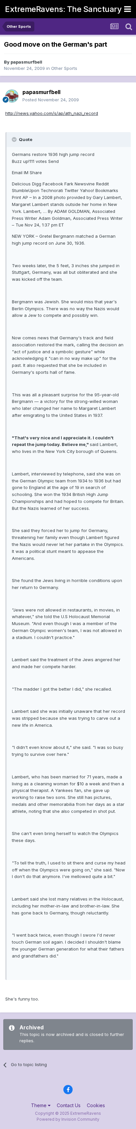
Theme (39, 1105)
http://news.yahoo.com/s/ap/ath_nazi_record (51, 113)
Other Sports (64, 68)
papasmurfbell (26, 62)
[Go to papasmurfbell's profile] (11, 96)
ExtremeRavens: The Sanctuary (63, 9)
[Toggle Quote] (15, 139)
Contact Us (69, 1105)
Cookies (96, 1105)
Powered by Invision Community (68, 1119)
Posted (50, 99)
